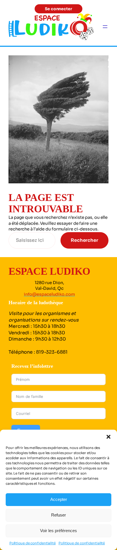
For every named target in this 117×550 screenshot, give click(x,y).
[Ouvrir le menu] (105, 26)
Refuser (58, 515)
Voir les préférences (58, 530)
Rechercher (84, 240)
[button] (108, 437)
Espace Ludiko (49, 271)
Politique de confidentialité (32, 543)
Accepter (58, 499)
